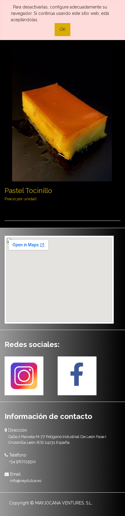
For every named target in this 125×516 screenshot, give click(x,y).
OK (62, 29)
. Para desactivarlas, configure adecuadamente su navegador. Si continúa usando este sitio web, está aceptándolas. (60, 13)
